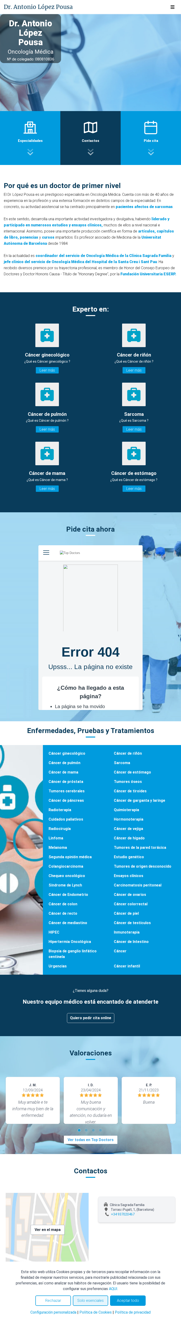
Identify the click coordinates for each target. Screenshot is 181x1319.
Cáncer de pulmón (64, 763)
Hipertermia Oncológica (70, 941)
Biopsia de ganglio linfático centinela (73, 954)
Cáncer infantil (127, 966)
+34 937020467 (123, 1214)
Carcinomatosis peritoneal (137, 885)
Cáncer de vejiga (128, 828)
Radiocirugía (60, 828)
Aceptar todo (128, 1300)
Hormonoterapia (128, 819)
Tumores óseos (128, 781)
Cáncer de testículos (132, 923)
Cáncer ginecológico (67, 753)
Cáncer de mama (63, 772)
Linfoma (56, 838)
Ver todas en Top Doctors (91, 1140)
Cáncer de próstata (66, 781)
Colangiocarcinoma (66, 866)
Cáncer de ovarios (130, 894)
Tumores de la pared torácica (140, 847)
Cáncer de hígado (129, 838)
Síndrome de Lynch (65, 885)
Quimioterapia (126, 810)
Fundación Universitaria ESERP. (148, 274)
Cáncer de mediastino (68, 923)
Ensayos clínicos (128, 876)
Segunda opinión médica (70, 857)
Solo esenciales (90, 1300)
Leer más (47, 370)
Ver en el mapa (48, 1229)
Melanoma (58, 847)
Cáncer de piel (126, 913)
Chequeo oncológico (67, 876)
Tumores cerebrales (67, 791)
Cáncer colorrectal (131, 904)
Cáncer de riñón (128, 753)
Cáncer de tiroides (130, 791)
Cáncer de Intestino (131, 941)
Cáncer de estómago (132, 772)
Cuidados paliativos (66, 819)
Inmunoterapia (127, 932)
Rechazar (53, 1300)
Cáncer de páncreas (66, 800)
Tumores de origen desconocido (142, 866)
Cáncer (120, 951)
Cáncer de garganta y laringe (139, 800)
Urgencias (58, 966)
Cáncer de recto (63, 913)
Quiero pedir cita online (90, 1018)
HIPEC (54, 932)
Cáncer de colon (63, 904)
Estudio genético (129, 857)
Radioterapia (60, 810)
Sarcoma (122, 763)
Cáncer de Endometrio (68, 894)
